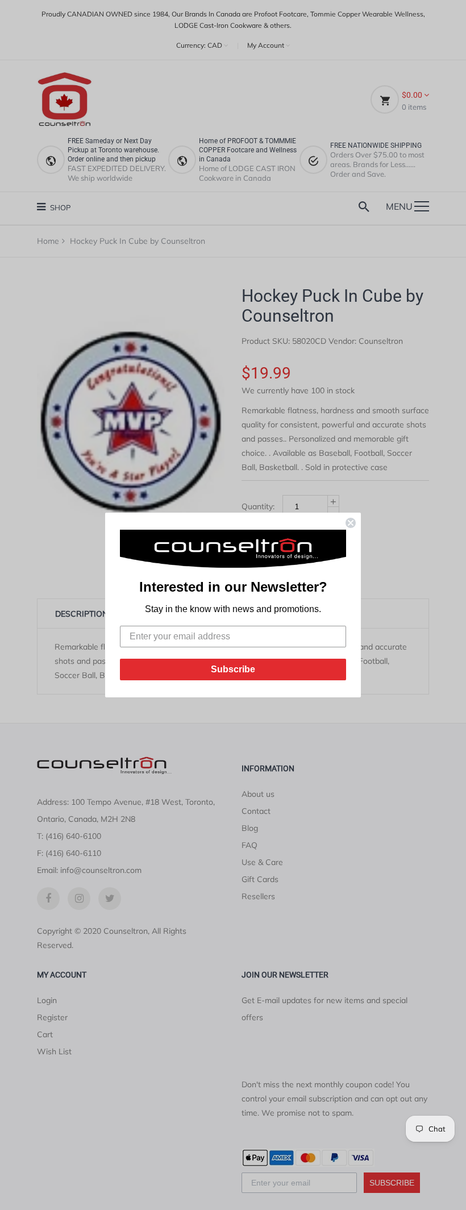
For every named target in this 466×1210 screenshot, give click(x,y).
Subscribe (233, 669)
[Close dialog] (350, 523)
